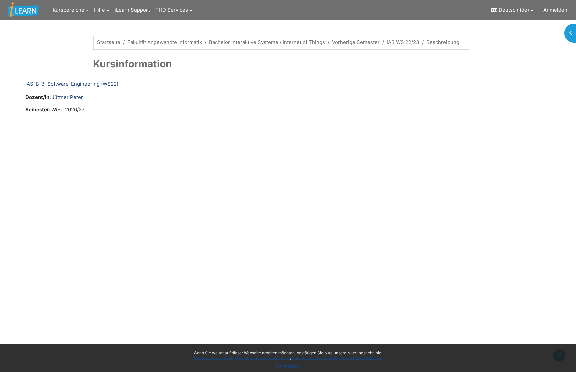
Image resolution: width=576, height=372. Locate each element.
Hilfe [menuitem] (99, 10)
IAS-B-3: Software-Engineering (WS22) (71, 84)
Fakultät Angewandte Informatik (164, 42)
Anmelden (555, 10)
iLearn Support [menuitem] (132, 10)
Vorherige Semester (356, 42)
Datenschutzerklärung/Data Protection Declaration (242, 357)
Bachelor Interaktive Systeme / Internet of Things (267, 42)
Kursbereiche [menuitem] (68, 10)
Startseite (108, 42)
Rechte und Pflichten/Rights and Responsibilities (337, 357)
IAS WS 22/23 (403, 42)
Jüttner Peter (67, 97)
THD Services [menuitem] (171, 10)
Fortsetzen (288, 366)
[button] (512, 10)
